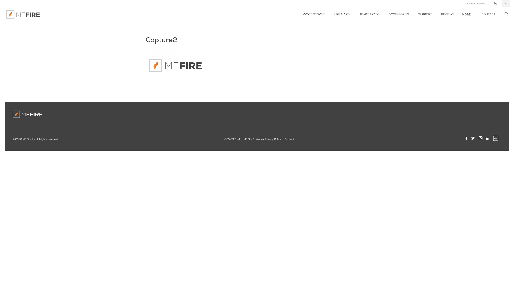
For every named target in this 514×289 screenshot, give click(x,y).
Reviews (447, 14)
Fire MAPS (342, 14)
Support (425, 14)
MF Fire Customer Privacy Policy (262, 139)
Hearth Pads (369, 14)
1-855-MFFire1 (231, 139)
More (466, 14)
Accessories (399, 14)
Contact (488, 14)
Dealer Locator (476, 3)
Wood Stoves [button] (313, 14)
